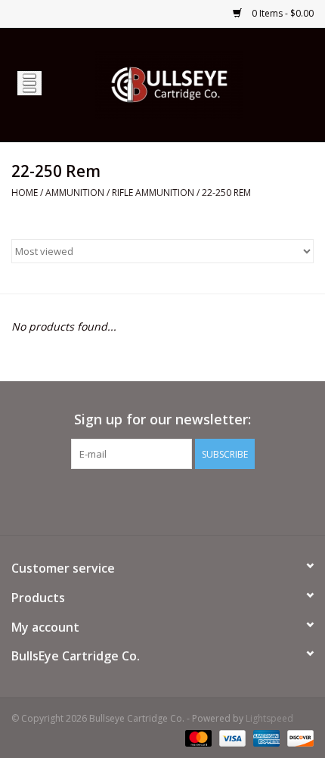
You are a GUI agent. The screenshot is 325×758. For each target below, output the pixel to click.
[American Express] (265, 737)
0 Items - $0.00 (281, 13)
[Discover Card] (298, 737)
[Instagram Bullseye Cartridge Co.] (190, 500)
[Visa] (231, 737)
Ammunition (74, 192)
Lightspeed (269, 718)
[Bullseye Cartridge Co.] (192, 83)
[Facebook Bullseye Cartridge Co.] (135, 500)
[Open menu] (29, 82)
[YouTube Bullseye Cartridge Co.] (162, 500)
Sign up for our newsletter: (162, 419)
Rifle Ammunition (153, 192)
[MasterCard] (197, 737)
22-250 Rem (226, 192)
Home (24, 192)
